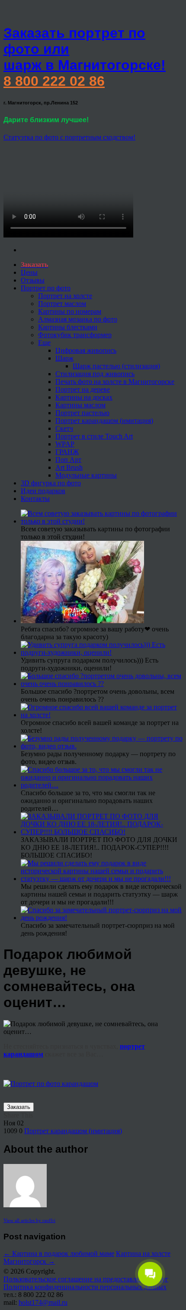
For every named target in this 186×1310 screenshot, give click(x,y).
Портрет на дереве (82, 389)
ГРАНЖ (67, 451)
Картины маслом (80, 405)
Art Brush (69, 467)
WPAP (64, 444)
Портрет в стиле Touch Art (94, 436)
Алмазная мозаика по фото (77, 319)
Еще (44, 342)
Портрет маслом (62, 303)
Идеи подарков (43, 490)
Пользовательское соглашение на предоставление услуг (85, 1279)
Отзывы (33, 280)
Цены (29, 272)
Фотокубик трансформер (75, 334)
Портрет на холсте (65, 295)
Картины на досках (83, 397)
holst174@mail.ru (43, 1302)
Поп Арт (68, 459)
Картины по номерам (69, 311)
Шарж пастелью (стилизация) (116, 366)
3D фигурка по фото (51, 483)
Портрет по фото (46, 288)
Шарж (64, 358)
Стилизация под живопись (95, 373)
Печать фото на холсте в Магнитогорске (114, 381)
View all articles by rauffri (29, 1220)
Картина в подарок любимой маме (58, 1253)
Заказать (18, 1107)
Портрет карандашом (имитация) (104, 420)
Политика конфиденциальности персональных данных (85, 1286)
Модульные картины (86, 475)
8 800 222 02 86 (54, 81)
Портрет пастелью (82, 412)
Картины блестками (67, 327)
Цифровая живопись (85, 350)
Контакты (35, 498)
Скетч (64, 428)
